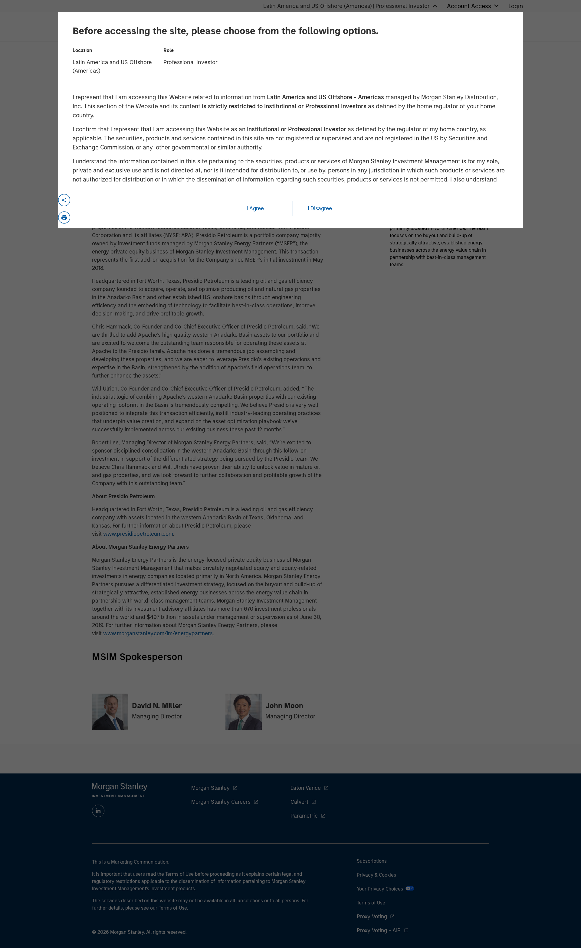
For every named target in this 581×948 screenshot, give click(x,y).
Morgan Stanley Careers (221, 802)
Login (515, 6)
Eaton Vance (305, 788)
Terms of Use (371, 903)
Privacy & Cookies (376, 875)
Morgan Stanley (210, 788)
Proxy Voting (372, 916)
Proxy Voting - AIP (379, 930)
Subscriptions (372, 861)
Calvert (299, 802)
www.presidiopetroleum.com (138, 534)
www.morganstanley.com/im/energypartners (158, 633)
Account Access (469, 6)
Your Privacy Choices (381, 889)
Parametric (304, 815)
